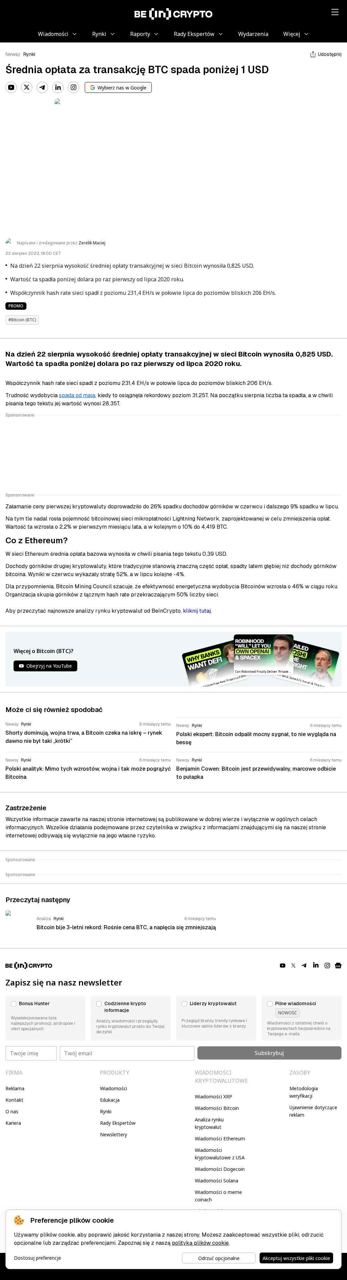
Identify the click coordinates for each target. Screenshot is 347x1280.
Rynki (29, 54)
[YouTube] (11, 87)
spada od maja (77, 395)
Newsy (13, 54)
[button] (45, 1018)
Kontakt (14, 1100)
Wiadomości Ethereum (220, 1138)
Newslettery (113, 1134)
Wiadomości (113, 1088)
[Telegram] (42, 87)
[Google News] (338, 965)
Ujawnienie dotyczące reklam (313, 1111)
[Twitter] (27, 87)
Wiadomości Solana (216, 1180)
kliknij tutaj (197, 610)
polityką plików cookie (200, 1242)
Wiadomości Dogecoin (220, 1169)
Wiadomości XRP (213, 1096)
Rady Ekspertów (118, 1123)
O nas (11, 1111)
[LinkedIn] (58, 87)
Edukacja (110, 1100)
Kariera (13, 1123)
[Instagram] (73, 87)
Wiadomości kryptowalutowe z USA (220, 1154)
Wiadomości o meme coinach (218, 1196)
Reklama (14, 1088)
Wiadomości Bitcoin (217, 1108)
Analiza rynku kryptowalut (209, 1123)
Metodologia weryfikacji (303, 1092)
